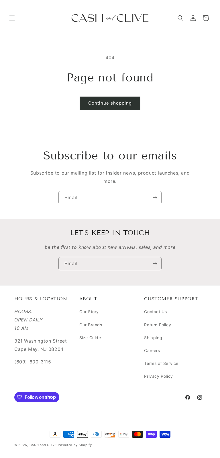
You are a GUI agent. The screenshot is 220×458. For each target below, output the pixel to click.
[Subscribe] (155, 197)
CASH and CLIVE (44, 445)
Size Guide (90, 337)
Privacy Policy (158, 376)
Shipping (153, 337)
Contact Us (155, 311)
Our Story (89, 311)
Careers (152, 350)
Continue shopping (110, 103)
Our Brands (90, 324)
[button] (12, 18)
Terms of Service (161, 363)
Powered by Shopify (75, 445)
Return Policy (157, 324)
